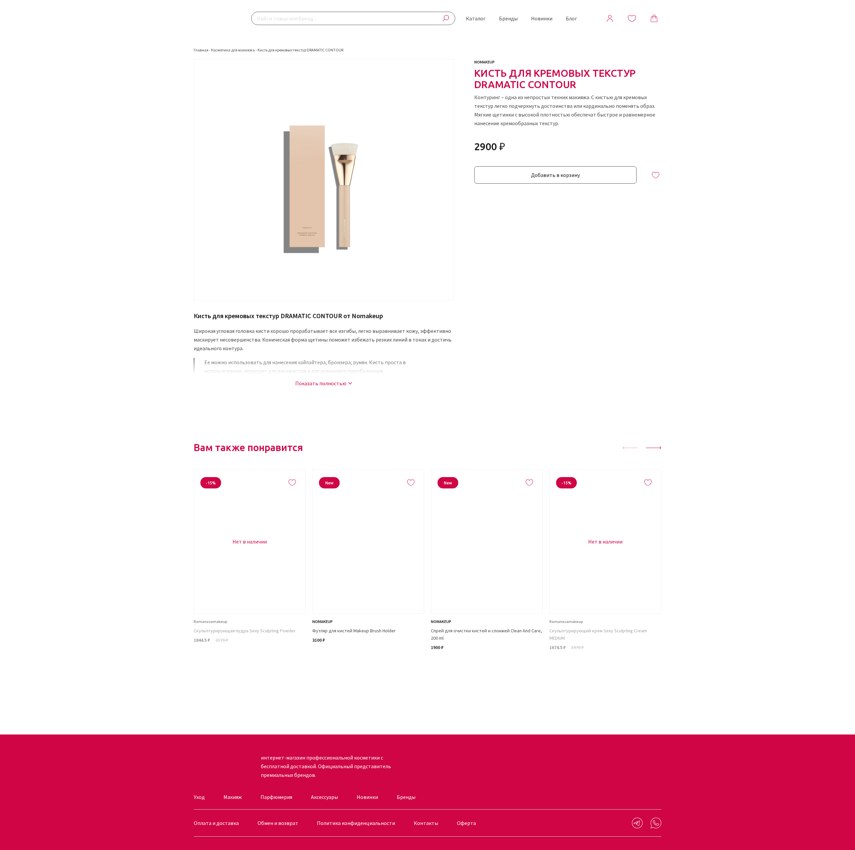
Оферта (466, 823)
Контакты (426, 823)
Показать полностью (320, 383)
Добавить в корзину (555, 175)
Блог (571, 18)
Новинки (541, 18)
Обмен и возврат (278, 823)
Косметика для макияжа (233, 49)
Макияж (232, 797)
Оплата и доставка (216, 823)
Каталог (476, 18)
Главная (201, 49)
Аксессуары (324, 797)
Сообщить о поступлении (250, 664)
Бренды (508, 18)
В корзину (368, 664)
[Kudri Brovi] (215, 18)
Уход (199, 797)
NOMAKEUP (484, 61)
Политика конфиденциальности (356, 823)
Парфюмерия (276, 797)
